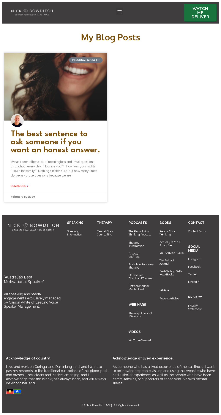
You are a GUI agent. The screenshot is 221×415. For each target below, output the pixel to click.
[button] (119, 11)
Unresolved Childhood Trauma (140, 276)
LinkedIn (193, 281)
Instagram (194, 259)
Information (136, 246)
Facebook (194, 266)
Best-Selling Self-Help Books (170, 273)
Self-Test (134, 256)
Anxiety (133, 253)
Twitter (192, 274)
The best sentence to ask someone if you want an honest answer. (55, 142)
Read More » (19, 186)
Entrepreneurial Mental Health (139, 287)
